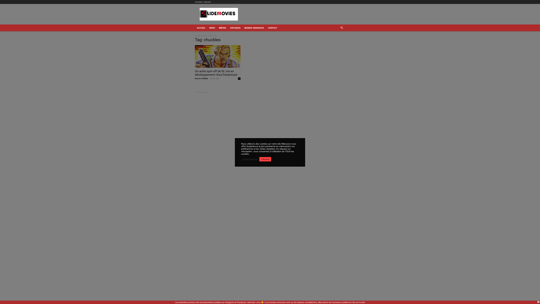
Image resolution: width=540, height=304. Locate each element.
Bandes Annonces (254, 27)
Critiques (235, 27)
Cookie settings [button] (249, 159)
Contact (272, 27)
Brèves (222, 27)
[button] (341, 28)
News (212, 27)
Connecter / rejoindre (203, 2)
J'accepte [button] (265, 159)
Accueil (201, 27)
